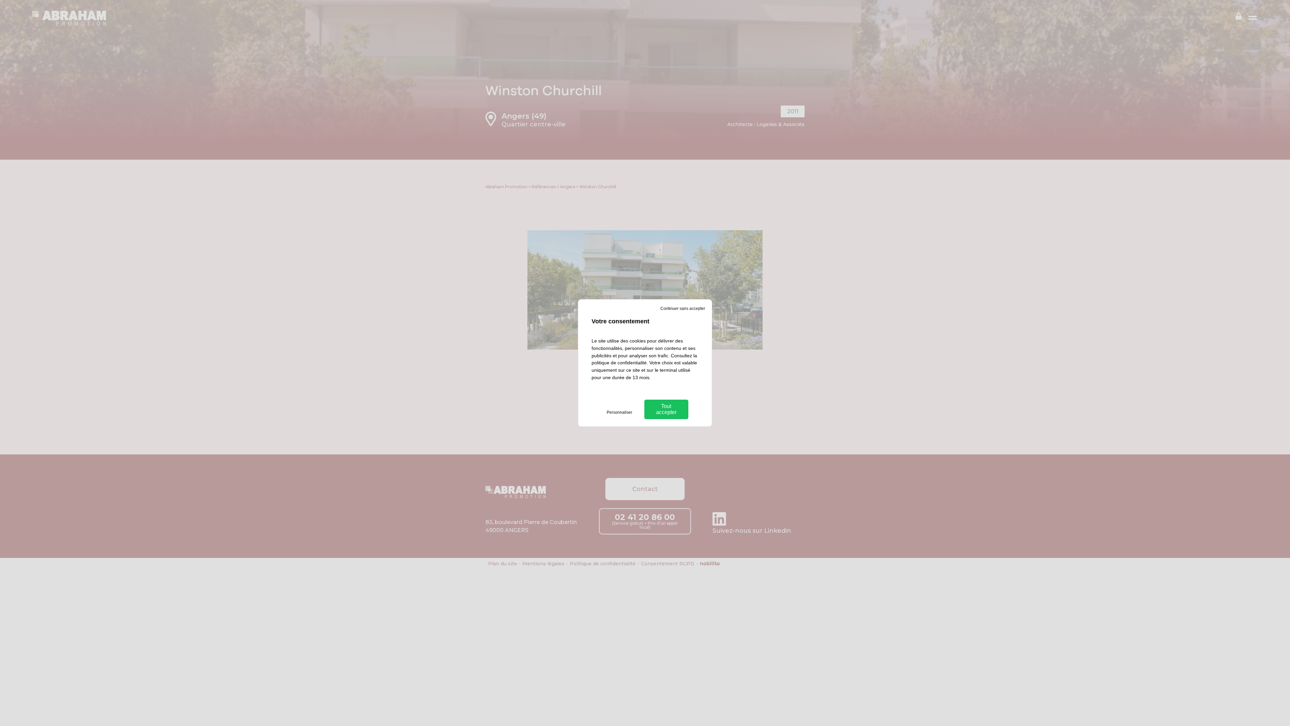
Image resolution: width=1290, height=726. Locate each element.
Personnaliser (619, 412)
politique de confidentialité (619, 362)
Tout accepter (666, 409)
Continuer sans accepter (682, 308)
